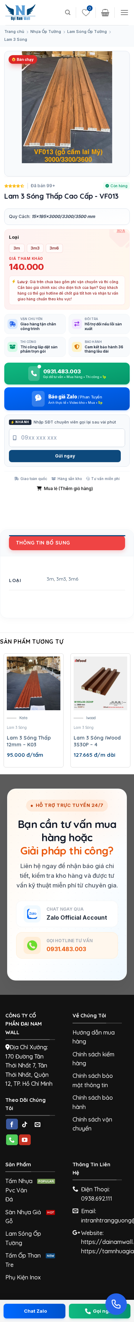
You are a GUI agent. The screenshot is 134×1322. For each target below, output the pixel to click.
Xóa (121, 230)
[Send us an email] (38, 1124)
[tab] (67, 542)
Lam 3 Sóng (15, 39)
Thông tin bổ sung (43, 542)
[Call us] (12, 1139)
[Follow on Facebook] (12, 1124)
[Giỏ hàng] (105, 12)
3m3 (61, 579)
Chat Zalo (35, 1311)
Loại (14, 237)
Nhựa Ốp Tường (45, 31)
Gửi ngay (65, 456)
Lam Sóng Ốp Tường (87, 31)
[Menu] (124, 12)
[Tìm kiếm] (67, 12)
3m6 (73, 579)
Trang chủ (14, 31)
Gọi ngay (103, 1311)
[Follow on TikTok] (25, 1124)
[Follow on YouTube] (25, 1139)
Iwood (91, 718)
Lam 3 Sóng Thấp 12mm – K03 (29, 741)
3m (50, 579)
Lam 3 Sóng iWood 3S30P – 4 (97, 741)
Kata (23, 718)
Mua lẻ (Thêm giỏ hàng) (68, 488)
